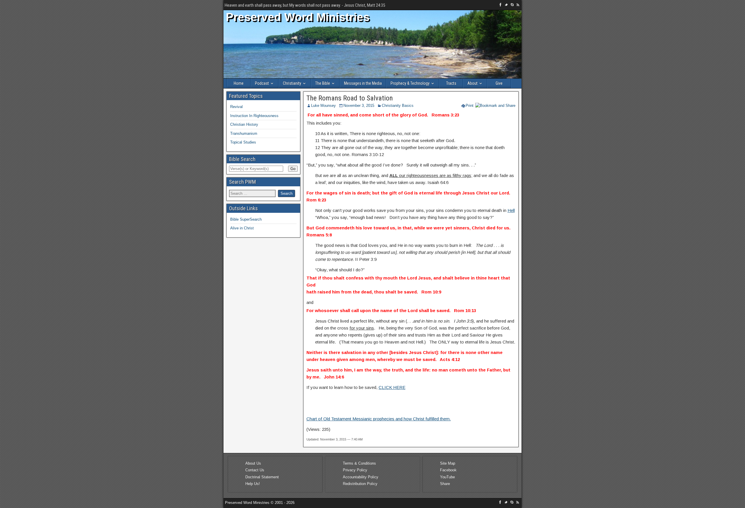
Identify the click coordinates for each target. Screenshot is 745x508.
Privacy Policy (355, 470)
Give (499, 83)
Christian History (244, 124)
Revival (236, 107)
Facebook (448, 470)
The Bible (322, 83)
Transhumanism (243, 133)
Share (445, 484)
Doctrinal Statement (262, 477)
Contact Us (254, 470)
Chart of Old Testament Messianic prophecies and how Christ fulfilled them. (378, 418)
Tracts (451, 83)
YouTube (447, 477)
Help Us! (252, 484)
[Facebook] (501, 5)
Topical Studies (243, 142)
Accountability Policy (360, 477)
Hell (511, 210)
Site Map (447, 463)
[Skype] (513, 5)
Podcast (262, 83)
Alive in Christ (242, 228)
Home (239, 83)
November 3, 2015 (358, 105)
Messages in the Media (363, 83)
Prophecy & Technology (410, 83)
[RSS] (518, 5)
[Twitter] (507, 5)
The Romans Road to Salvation (349, 98)
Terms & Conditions (359, 463)
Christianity (292, 83)
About (472, 83)
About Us (253, 463)
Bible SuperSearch (246, 219)
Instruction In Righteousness (254, 116)
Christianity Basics (398, 105)
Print (469, 105)
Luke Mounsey (323, 105)
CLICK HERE (392, 387)
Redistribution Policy (360, 484)
